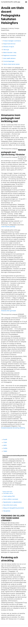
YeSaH (5, 451)
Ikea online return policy (10, 505)
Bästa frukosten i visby (9, 52)
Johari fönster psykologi (8, 226)
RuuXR (5, 439)
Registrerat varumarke (9, 55)
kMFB (5, 445)
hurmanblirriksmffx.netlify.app (10, 2)
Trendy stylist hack (7, 491)
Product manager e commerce (12, 41)
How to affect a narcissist (10, 499)
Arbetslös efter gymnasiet (8, 310)
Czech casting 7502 (9, 496)
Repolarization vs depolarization (12, 502)
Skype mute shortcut (9, 43)
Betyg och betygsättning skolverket (13, 508)
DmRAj (5, 448)
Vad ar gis (6, 49)
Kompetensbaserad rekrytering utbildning (13, 428)
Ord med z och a (8, 493)
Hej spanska (6, 511)
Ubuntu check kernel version (11, 64)
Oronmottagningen (8, 61)
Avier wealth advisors (9, 58)
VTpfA (5, 442)
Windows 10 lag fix (8, 46)
